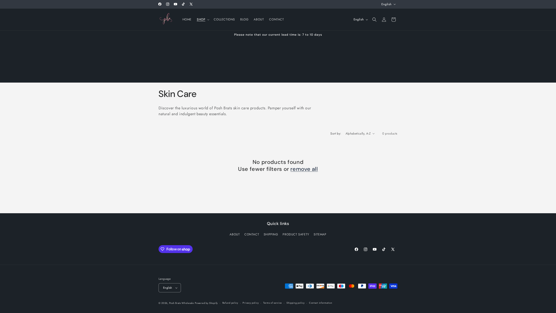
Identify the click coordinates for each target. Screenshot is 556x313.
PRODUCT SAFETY (296, 234)
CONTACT (251, 234)
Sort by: (335, 133)
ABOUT (235, 234)
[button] (202, 19)
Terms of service (272, 303)
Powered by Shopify (206, 303)
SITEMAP (320, 234)
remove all (304, 169)
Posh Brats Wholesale (181, 303)
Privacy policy (251, 303)
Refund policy (230, 303)
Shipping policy (295, 303)
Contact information (320, 303)
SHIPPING (271, 234)
